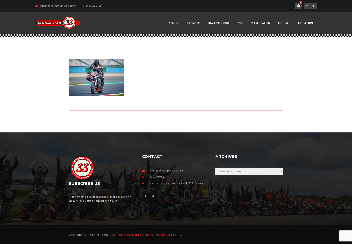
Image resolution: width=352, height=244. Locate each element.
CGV (179, 234)
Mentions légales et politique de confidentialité (142, 234)
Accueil (174, 23)
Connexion (305, 23)
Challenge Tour (219, 23)
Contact (284, 23)
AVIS (240, 23)
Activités (193, 23)
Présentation (260, 23)
